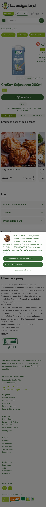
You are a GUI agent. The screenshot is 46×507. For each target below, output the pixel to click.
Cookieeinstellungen (23, 270)
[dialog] (23, 253)
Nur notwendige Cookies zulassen (18, 258)
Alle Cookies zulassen (14, 264)
